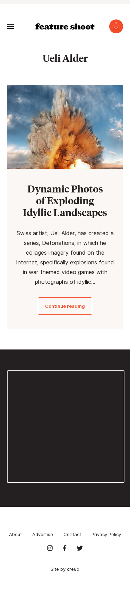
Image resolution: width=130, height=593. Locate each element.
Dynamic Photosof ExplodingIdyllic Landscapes (65, 200)
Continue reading (65, 306)
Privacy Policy (106, 534)
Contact (72, 534)
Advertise (42, 534)
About (15, 534)
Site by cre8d (65, 569)
